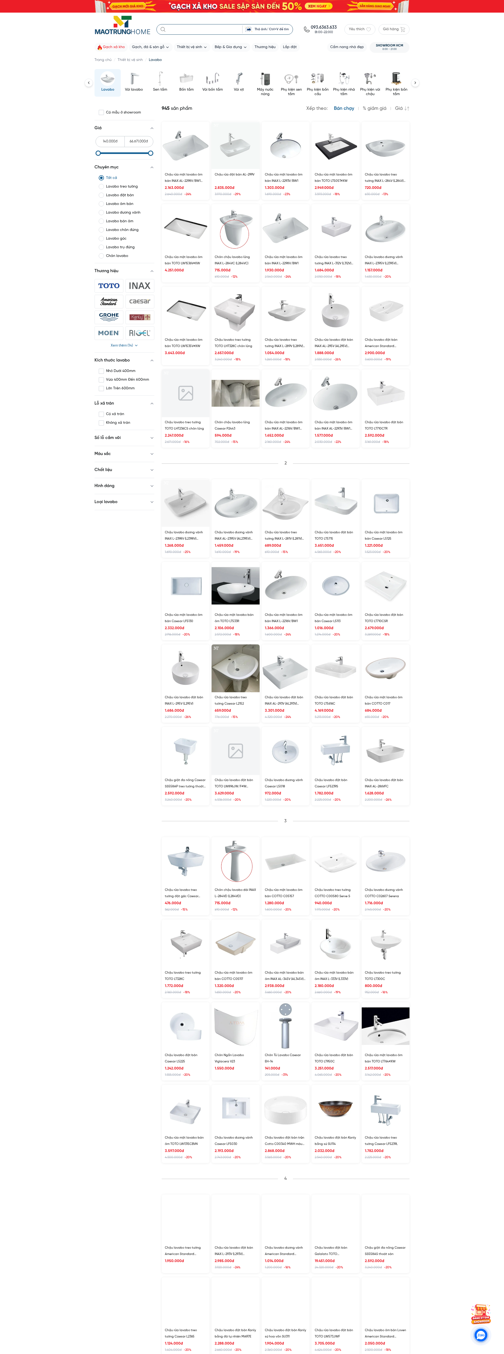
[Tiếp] (415, 83)
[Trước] (89, 83)
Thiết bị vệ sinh (130, 60)
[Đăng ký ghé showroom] (480, 1314)
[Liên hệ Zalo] (480, 1335)
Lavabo (155, 60)
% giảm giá (374, 108)
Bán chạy (344, 108)
